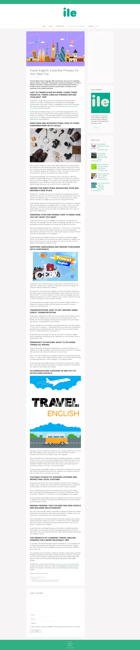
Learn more (96, 127)
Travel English (34, 578)
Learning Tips (60, 26)
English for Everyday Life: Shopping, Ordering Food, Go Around (45, 579)
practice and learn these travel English (67, 564)
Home (43, 26)
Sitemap (70, 645)
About (50, 26)
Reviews (91, 26)
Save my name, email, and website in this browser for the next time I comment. (56, 626)
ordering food (34, 117)
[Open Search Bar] (97, 26)
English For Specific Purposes (76, 26)
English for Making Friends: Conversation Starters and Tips (44, 581)
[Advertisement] (100, 57)
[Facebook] (69, 2)
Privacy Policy (70, 643)
